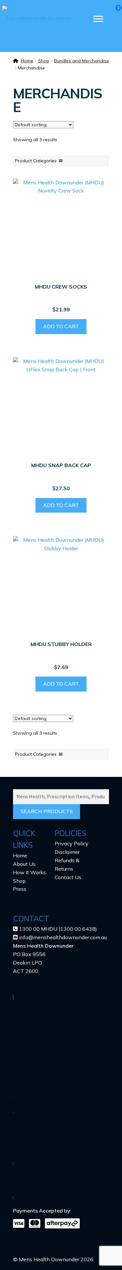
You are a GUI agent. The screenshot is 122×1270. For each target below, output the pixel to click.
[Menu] (98, 19)
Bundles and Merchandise (81, 61)
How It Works (29, 872)
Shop (43, 61)
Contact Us (68, 877)
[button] (36, 161)
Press (19, 889)
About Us (24, 864)
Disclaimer (67, 852)
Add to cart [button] (61, 326)
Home (27, 61)
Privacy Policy (71, 843)
